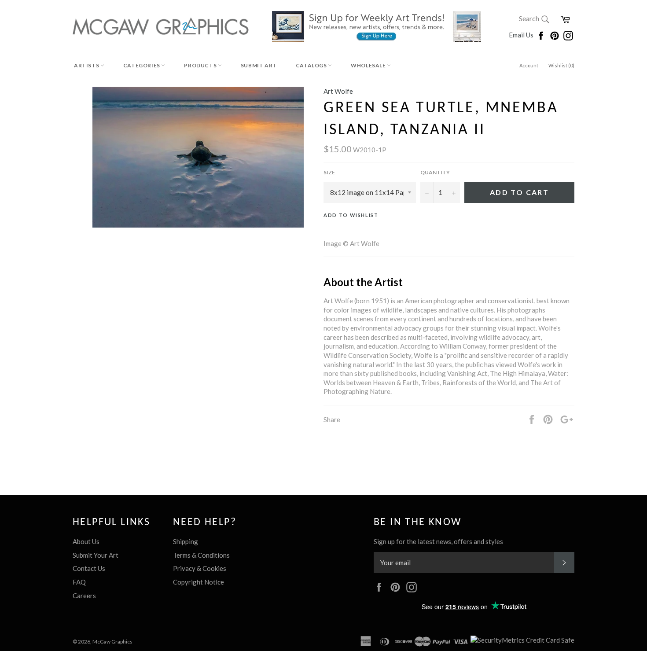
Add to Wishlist (351, 215)
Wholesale (369, 65)
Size (329, 172)
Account (528, 65)
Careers (84, 596)
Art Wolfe (338, 91)
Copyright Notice (198, 582)
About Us (86, 541)
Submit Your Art (95, 555)
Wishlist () (561, 65)
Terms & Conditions (201, 555)
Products (200, 65)
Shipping (185, 541)
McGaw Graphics (112, 641)
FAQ (79, 582)
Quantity (435, 172)
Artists (87, 65)
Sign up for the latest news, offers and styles (438, 541)
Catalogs (312, 65)
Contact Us (89, 568)
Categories (142, 65)
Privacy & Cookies (199, 568)
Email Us (522, 35)
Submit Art (259, 65)
